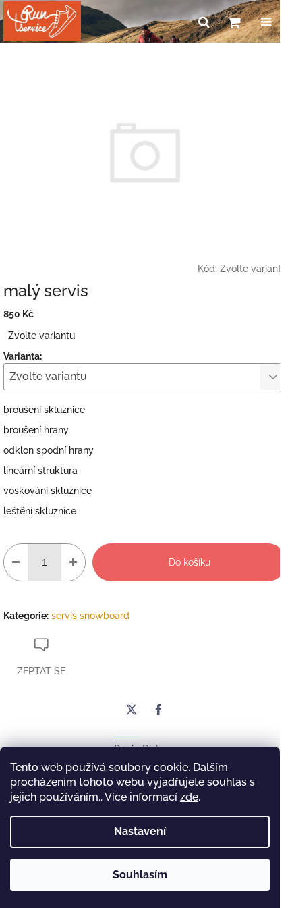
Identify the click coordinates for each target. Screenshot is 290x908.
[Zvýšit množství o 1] (73, 562)
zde (189, 797)
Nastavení (140, 831)
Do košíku (189, 562)
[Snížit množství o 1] (16, 562)
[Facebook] (158, 709)
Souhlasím (140, 874)
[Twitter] (131, 709)
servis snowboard (90, 615)
